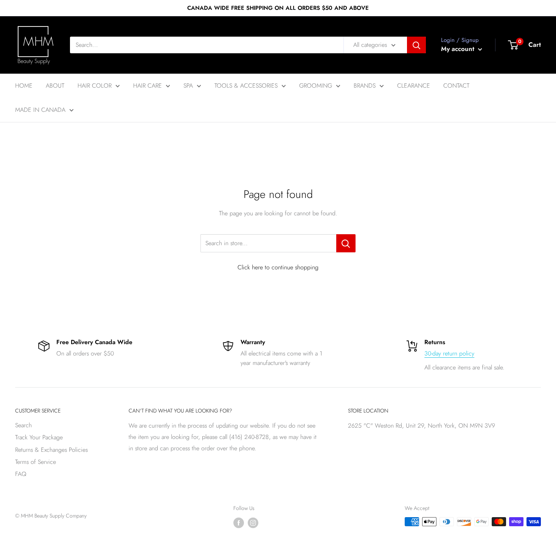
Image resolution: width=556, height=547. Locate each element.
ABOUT (55, 85)
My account (458, 48)
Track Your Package (39, 437)
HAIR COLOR (95, 85)
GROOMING (315, 85)
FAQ (20, 474)
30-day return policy (449, 353)
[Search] (416, 45)
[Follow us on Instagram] (253, 522)
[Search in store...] (346, 243)
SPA (188, 85)
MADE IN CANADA (40, 109)
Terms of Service (35, 461)
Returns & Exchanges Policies (51, 449)
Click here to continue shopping (278, 267)
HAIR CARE (147, 85)
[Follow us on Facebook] (238, 522)
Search (23, 425)
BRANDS (365, 85)
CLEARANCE (413, 85)
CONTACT (456, 85)
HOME (24, 85)
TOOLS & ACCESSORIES (246, 85)
